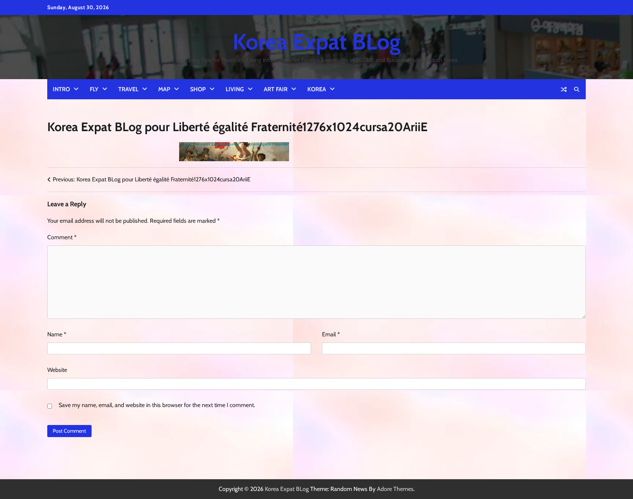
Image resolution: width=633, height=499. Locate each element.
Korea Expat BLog (316, 41)
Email (331, 334)
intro (61, 89)
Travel (128, 89)
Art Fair (276, 89)
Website (57, 369)
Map (164, 89)
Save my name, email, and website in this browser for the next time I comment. (157, 405)
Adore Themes (395, 488)
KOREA (316, 89)
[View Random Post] (563, 89)
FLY (94, 89)
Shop (198, 89)
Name (56, 334)
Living (235, 89)
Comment (62, 237)
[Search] (576, 89)
